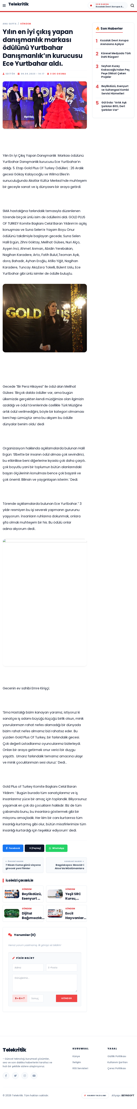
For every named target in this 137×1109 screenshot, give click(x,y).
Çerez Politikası (116, 1068)
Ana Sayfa (10, 23)
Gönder (66, 998)
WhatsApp (58, 848)
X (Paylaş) (35, 848)
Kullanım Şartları (117, 1062)
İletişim (77, 1062)
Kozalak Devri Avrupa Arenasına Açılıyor (114, 42)
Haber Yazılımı (96, 1095)
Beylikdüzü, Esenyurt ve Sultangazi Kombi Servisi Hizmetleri (115, 89)
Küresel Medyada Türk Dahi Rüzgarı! (116, 55)
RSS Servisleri (80, 1068)
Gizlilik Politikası (116, 1056)
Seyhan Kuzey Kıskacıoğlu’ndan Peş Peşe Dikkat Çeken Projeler (115, 71)
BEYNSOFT (127, 1095)
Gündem (25, 23)
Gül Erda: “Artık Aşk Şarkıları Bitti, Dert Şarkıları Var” (114, 106)
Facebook (14, 848)
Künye (76, 1056)
